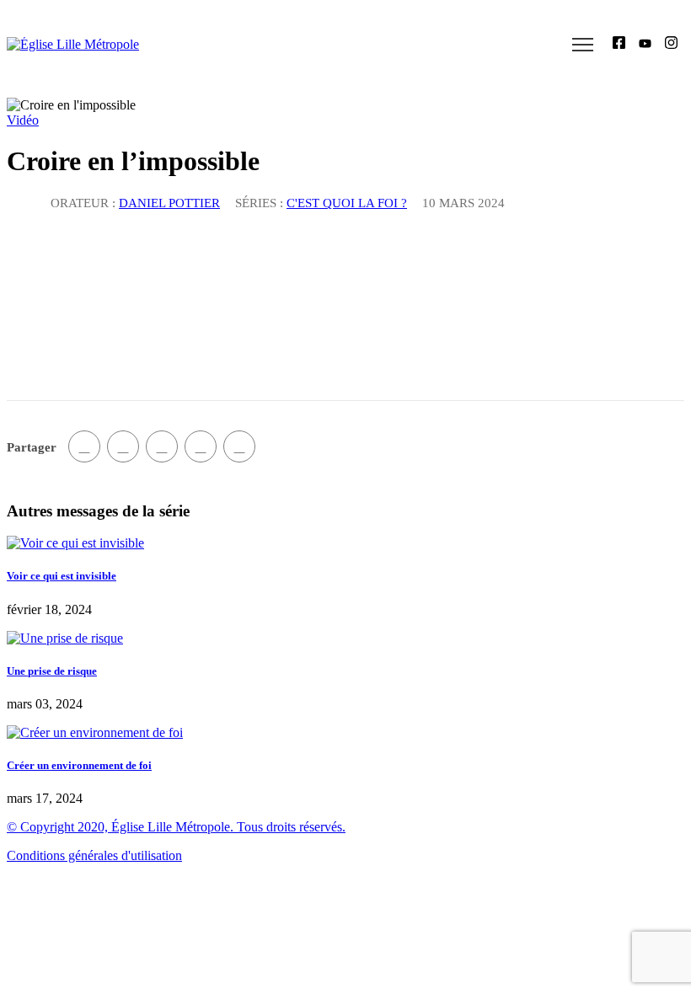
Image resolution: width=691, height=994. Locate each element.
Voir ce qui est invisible (61, 575)
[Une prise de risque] (65, 638)
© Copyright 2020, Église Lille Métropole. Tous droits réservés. (176, 827)
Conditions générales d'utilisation (94, 855)
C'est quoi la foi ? (347, 203)
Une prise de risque (52, 671)
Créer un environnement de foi (79, 765)
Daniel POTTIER (169, 203)
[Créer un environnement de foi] (95, 732)
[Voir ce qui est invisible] (75, 543)
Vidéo (23, 120)
